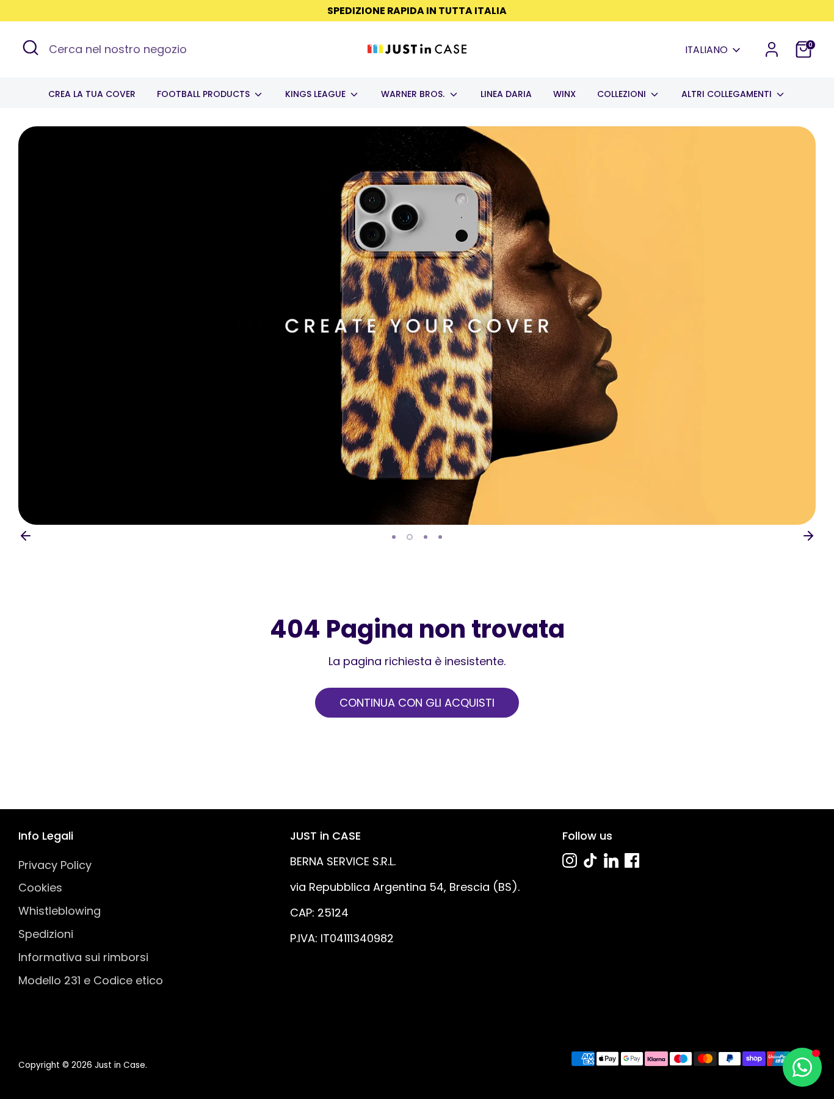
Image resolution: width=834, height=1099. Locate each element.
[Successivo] (808, 535)
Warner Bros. (414, 94)
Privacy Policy (55, 865)
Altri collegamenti (727, 94)
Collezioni (622, 94)
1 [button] (394, 537)
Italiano (706, 50)
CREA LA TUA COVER (92, 94)
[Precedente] (25, 535)
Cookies (40, 887)
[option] (417, 325)
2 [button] (410, 537)
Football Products (204, 94)
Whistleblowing (59, 910)
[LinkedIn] (611, 860)
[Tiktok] (590, 860)
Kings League (316, 94)
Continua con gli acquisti (417, 702)
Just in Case (120, 1065)
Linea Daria (506, 94)
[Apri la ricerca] (30, 47)
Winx (564, 94)
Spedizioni (45, 934)
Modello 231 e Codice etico (90, 980)
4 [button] (440, 537)
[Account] (772, 49)
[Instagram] (569, 860)
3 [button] (425, 537)
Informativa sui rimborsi (83, 957)
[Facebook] (632, 860)
